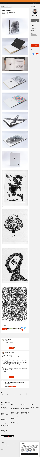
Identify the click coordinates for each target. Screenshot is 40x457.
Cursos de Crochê (13, 422)
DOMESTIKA (5, 3)
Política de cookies (29, 451)
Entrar (7, 386)
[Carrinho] (35, 3)
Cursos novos (33, 406)
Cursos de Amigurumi (14, 423)
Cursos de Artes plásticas (15, 413)
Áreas (12, 404)
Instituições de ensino (15, 443)
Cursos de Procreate (24, 409)
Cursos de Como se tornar (5, 431)
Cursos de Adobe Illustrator (25, 408)
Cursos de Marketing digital (15, 421)
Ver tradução (4, 325)
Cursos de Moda (3, 419)
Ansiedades (32, 30)
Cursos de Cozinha (4, 426)
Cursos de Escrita (3, 418)
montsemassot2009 (8, 339)
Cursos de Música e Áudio (5, 425)
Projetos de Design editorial (6, 394)
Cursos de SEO (13, 418)
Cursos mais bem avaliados (35, 407)
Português (2, 449)
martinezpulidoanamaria (9, 352)
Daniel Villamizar (10, 12)
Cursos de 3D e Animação (5, 414)
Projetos (4, 443)
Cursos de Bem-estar (4, 430)
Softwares (23, 404)
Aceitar (29, 453)
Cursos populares (33, 408)
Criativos (10, 443)
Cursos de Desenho (14, 409)
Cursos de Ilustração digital (15, 408)
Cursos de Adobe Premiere (25, 412)
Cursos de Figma (23, 414)
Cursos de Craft (3, 407)
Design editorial (33, 34)
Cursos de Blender (24, 413)
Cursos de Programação (14, 419)
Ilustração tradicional (34, 35)
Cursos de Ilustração (4, 406)
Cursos (2, 443)
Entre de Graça (12, 386)
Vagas (7, 443)
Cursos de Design (3, 413)
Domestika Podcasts (4, 445)
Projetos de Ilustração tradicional (19, 394)
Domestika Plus (9, 445)
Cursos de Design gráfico (15, 412)
